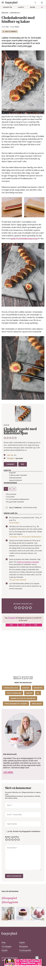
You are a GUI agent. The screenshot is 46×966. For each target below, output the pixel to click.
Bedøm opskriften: (12, 837)
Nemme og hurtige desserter (23, 698)
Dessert (26, 688)
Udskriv (11, 464)
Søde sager (5, 12)
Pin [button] (22, 464)
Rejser (32, 7)
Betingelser (23, 946)
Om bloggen (6, 946)
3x (14, 489)
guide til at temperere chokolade (28, 562)
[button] (5, 437)
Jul (38, 693)
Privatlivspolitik (25, 950)
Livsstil (21, 7)
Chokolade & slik (15, 12)
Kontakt (4, 950)
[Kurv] (41, 2)
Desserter (38, 688)
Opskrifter (7, 7)
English (22, 942)
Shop (4, 942)
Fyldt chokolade (14, 693)
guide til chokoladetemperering (24, 238)
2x (10, 489)
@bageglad (11, 618)
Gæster (29, 693)
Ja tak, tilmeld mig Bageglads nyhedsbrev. (24, 831)
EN (42, 7)
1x (6, 489)
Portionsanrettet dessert (16, 704)
